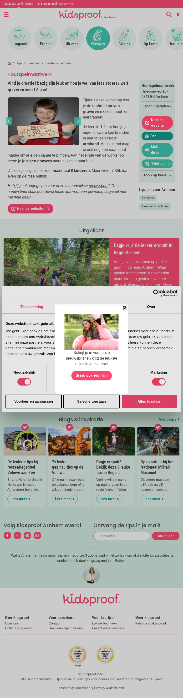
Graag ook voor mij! (91, 375)
